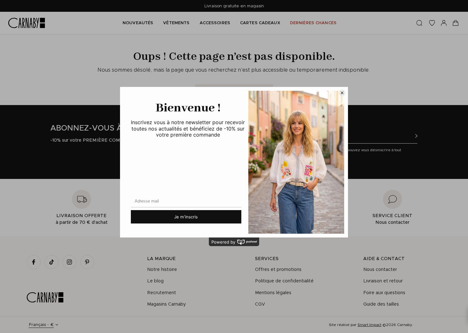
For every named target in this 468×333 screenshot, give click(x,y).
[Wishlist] (432, 23)
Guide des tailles (381, 304)
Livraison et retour (383, 281)
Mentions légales (273, 292)
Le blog (155, 281)
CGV (260, 304)
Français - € (41, 324)
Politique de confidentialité (284, 281)
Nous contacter (380, 269)
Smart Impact (369, 324)
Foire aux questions (384, 292)
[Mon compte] (444, 23)
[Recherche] (419, 23)
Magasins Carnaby (166, 304)
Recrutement (161, 292)
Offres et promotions (278, 269)
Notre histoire (162, 269)
